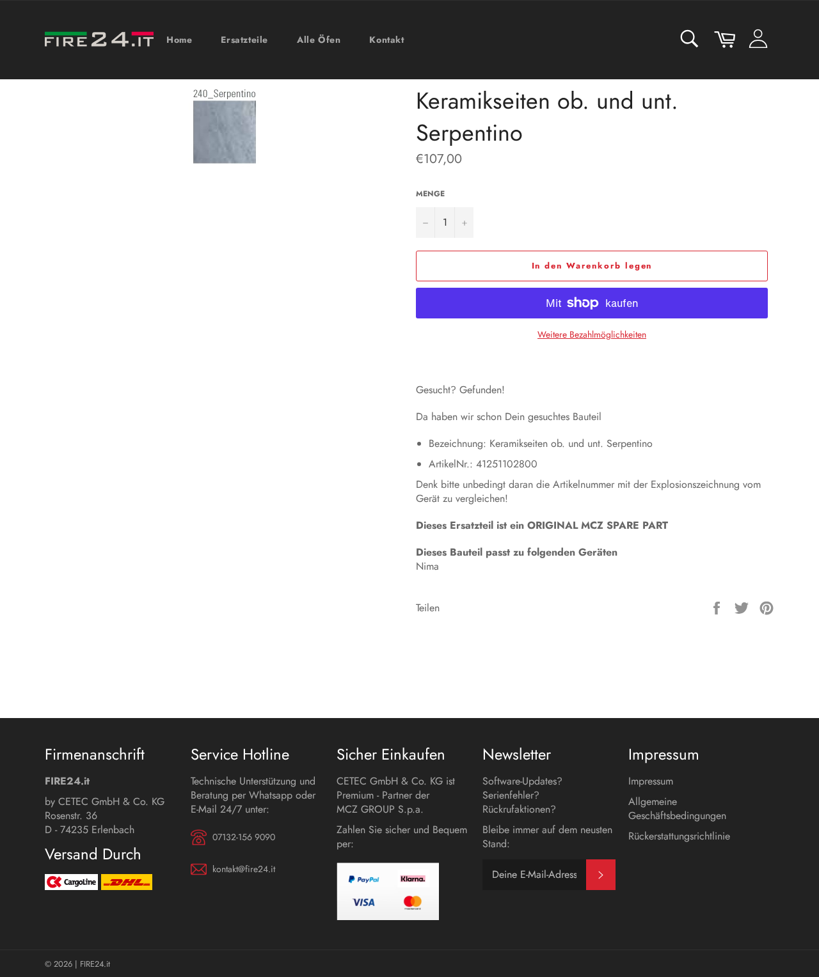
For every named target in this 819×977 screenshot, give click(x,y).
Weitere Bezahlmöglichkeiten (591, 335)
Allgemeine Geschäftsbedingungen (677, 808)
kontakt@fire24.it (243, 869)
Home (179, 39)
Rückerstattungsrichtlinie (679, 836)
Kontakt (386, 39)
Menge (430, 194)
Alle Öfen (318, 39)
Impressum (650, 781)
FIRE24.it (95, 964)
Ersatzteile (244, 39)
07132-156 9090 (243, 837)
